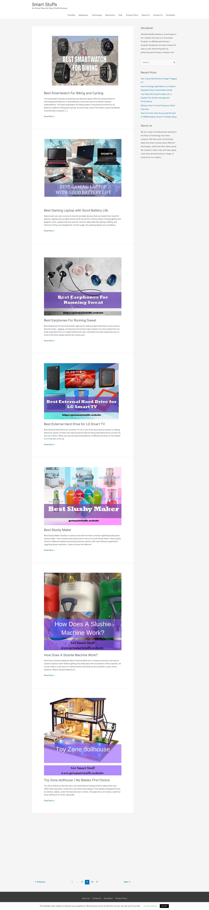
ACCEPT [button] (164, 906)
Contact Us (158, 15)
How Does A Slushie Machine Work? (70, 655)
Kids (120, 15)
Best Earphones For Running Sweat (70, 320)
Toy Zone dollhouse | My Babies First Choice (77, 780)
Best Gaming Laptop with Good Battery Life (76, 210)
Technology (97, 15)
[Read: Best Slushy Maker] (82, 496)
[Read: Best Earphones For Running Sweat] (82, 284)
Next (127, 882)
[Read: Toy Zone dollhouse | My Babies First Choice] (82, 736)
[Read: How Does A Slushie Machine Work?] (82, 611)
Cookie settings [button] (150, 906)
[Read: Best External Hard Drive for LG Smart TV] (82, 391)
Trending (71, 15)
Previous (40, 882)
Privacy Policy (132, 15)
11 (97, 882)
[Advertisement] (83, 844)
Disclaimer (170, 15)
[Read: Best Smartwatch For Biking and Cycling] (82, 62)
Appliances (83, 15)
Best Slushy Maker (57, 530)
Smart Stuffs (44, 4)
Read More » (49, 116)
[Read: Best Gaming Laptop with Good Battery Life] (82, 172)
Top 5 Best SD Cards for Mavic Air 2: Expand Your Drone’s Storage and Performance (156, 98)
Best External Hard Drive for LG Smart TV (74, 424)
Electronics (110, 15)
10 (92, 882)
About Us (145, 15)
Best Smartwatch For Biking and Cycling (73, 93)
